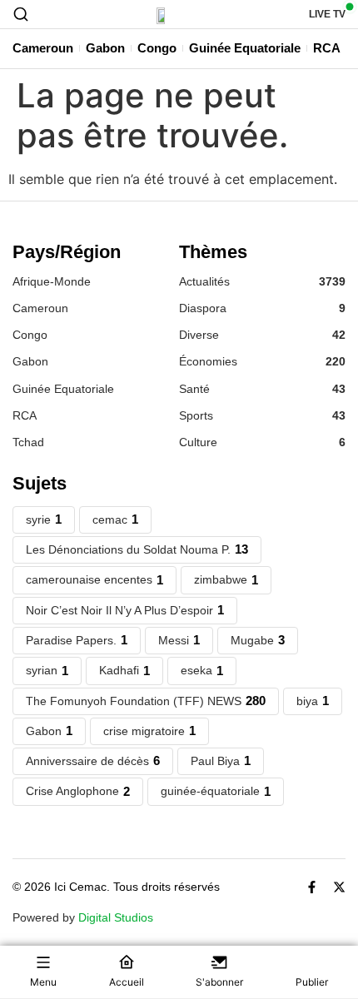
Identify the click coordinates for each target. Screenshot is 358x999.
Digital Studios (115, 917)
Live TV (327, 14)
